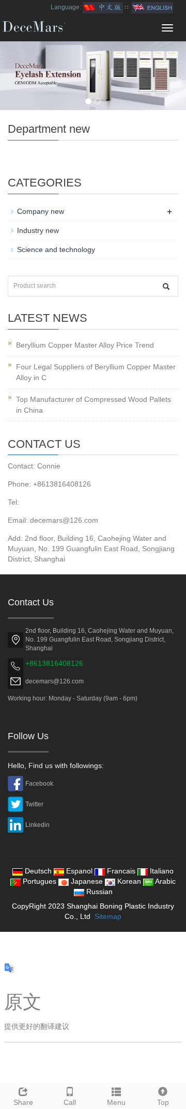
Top (163, 1102)
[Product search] (166, 286)
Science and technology (56, 249)
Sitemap (108, 916)
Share (23, 1102)
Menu (116, 1102)
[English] (152, 7)
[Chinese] (103, 7)
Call (70, 1102)
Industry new (38, 230)
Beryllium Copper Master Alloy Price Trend (85, 345)
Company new (40, 211)
